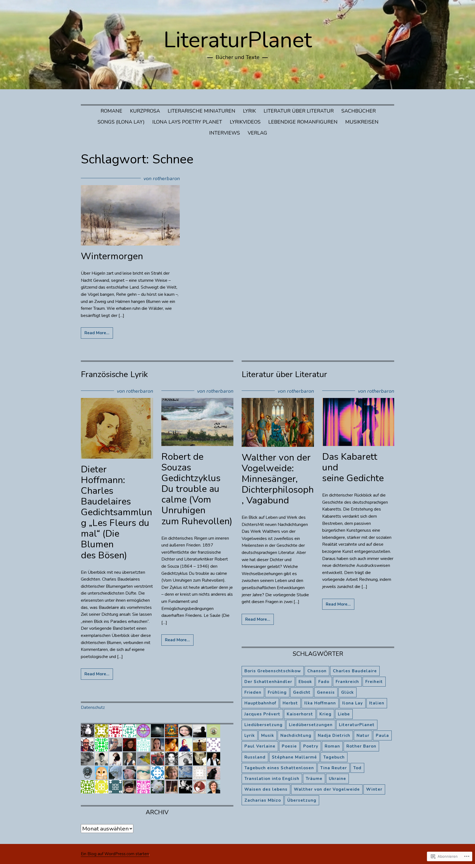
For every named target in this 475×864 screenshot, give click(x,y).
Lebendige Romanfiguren (303, 122)
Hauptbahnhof (260, 703)
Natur (363, 735)
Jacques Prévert (262, 714)
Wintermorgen (112, 256)
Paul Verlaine (259, 746)
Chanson (317, 671)
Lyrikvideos (245, 122)
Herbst (290, 703)
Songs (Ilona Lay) (121, 122)
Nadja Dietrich (334, 735)
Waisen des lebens (266, 789)
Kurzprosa (145, 111)
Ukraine (337, 778)
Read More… (96, 333)
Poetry (310, 746)
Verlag (257, 133)
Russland (255, 757)
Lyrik (249, 111)
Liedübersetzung (263, 725)
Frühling (277, 692)
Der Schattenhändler (268, 681)
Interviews (224, 133)
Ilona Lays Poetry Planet (187, 122)
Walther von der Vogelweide (327, 789)
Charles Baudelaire (355, 671)
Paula (382, 735)
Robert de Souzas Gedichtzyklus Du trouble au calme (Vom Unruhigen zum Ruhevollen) (196, 489)
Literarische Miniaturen (201, 111)
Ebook (305, 681)
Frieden (252, 692)
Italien (376, 703)
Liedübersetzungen (311, 725)
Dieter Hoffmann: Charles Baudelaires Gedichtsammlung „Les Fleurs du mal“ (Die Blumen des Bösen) (116, 512)
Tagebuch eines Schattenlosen (279, 768)
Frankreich (347, 681)
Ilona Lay (352, 703)
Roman (332, 746)
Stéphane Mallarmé (294, 757)
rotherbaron (166, 178)
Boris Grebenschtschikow (272, 671)
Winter (374, 789)
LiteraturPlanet (238, 40)
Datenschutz (93, 707)
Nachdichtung (295, 735)
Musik (267, 735)
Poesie (289, 746)
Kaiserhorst (300, 714)
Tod (357, 768)
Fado (323, 681)
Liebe (344, 714)
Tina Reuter (333, 768)
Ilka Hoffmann (320, 703)
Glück (347, 692)
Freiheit (374, 681)
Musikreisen (362, 122)
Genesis (326, 692)
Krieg (325, 714)
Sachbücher (358, 111)
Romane (111, 111)
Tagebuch (334, 757)
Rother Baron (361, 746)
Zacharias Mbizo (262, 800)
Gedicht (302, 692)
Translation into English (271, 778)
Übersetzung (301, 800)
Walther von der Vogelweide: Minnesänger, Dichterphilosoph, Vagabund (278, 479)
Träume (314, 778)
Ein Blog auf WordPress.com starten (115, 854)
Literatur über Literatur (299, 111)
